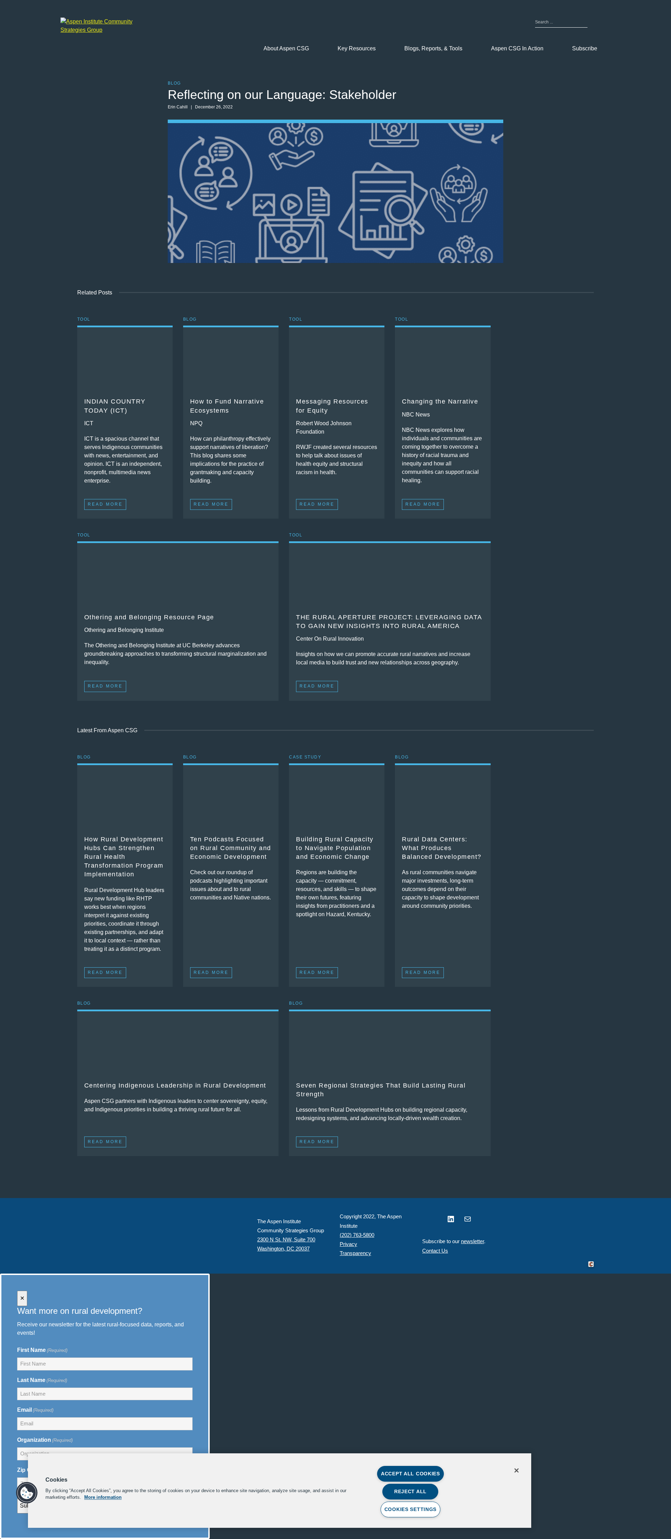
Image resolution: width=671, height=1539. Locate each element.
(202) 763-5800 (357, 1235)
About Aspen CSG (286, 48)
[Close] (516, 1470)
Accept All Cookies (410, 1473)
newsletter (472, 1241)
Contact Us (435, 1251)
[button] (27, 1493)
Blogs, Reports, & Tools (433, 48)
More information (103, 1497)
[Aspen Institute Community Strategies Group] (102, 25)
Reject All (410, 1491)
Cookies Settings (410, 1509)
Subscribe (584, 48)
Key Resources (357, 48)
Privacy (348, 1244)
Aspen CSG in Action (517, 48)
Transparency (355, 1253)
